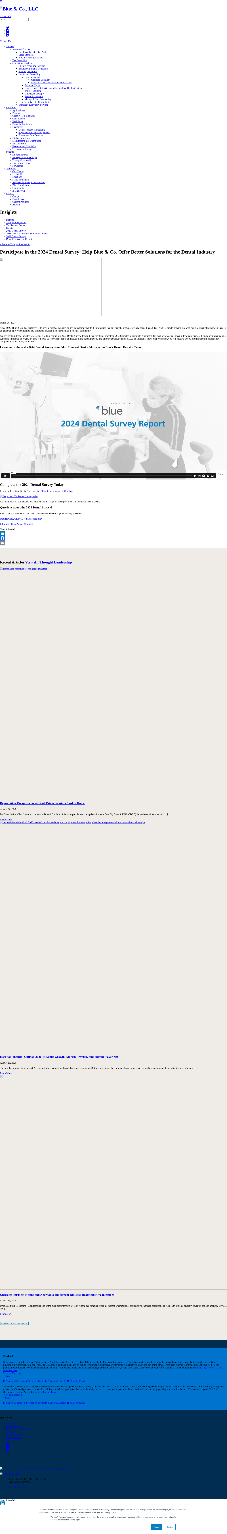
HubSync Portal (20, 154)
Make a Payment (20, 179)
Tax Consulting (19, 60)
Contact (10, 1423)
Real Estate (17, 121)
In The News (18, 190)
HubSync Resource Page (24, 157)
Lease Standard (26, 54)
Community (18, 188)
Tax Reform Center (21, 163)
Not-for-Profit (19, 143)
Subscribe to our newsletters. (14, 1323)
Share (7, 1376)
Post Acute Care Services (31, 135)
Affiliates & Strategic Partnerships (28, 182)
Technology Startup (22, 149)
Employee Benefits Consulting (33, 68)
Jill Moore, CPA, (16, 524)
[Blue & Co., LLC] (19, 9)
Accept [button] (156, 1527)
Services (10, 46)
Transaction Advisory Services (33, 104)
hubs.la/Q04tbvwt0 (206, 1367)
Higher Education (21, 138)
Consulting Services (22, 63)
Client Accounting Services (32, 66)
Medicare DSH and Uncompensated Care (51, 82)
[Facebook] (113, 538)
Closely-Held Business (23, 116)
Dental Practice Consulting (32, 129)
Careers (10, 193)
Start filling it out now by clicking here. (55, 491)
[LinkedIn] (113, 533)
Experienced (18, 199)
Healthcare (17, 127)
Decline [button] (169, 1527)
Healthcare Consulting (29, 74)
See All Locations (18, 1487)
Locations (17, 177)
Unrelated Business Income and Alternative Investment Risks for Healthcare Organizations (57, 1294)
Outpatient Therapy (34, 93)
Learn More (6, 819)
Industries (11, 107)
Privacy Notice (13, 1426)
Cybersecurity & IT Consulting (34, 102)
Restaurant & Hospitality (24, 146)
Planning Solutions (28, 71)
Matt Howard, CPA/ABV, (21, 518)
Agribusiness (18, 110)
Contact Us (5, 16)
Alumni (16, 204)
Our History (18, 171)
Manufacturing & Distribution (26, 140)
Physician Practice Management (34, 132)
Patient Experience (34, 96)
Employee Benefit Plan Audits (33, 52)
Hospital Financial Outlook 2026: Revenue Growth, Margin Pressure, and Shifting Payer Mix (59, 1056)
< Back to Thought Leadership (15, 244)
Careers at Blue (13, 1437)
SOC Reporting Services (31, 57)
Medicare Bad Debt (40, 79)
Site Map (10, 1432)
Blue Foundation (20, 185)
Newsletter (17, 165)
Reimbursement (32, 77)
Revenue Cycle (32, 85)
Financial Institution (22, 124)
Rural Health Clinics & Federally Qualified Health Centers (53, 88)
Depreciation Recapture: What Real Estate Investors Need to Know (42, 803)
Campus (16, 196)
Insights (10, 152)
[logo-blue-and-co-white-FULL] (10, 1474)
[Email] (113, 543)
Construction (18, 118)
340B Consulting (33, 91)
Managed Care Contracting (38, 99)
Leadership (17, 174)
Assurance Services (21, 49)
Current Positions (20, 202)
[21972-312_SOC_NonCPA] (34, 1468)
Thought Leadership (22, 160)
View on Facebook (12, 1373)
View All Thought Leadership (48, 562)
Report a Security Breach (18, 1429)
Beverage (17, 113)
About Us (11, 168)
